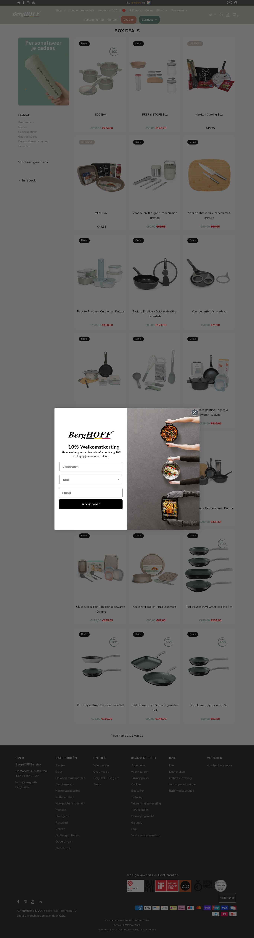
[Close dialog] (195, 412)
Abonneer (91, 504)
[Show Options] (118, 479)
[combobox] (89, 479)
